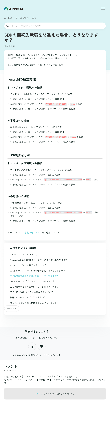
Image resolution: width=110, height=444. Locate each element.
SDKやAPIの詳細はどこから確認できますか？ (31, 292)
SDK (34, 17)
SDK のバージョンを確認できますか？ (28, 265)
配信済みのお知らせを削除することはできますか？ (34, 302)
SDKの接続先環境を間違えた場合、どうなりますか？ (35, 276)
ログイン (39, 393)
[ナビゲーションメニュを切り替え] (103, 8)
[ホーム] (13, 8)
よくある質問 (22, 17)
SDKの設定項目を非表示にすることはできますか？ (34, 286)
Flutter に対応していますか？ (24, 254)
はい (32, 346)
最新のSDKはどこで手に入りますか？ (28, 297)
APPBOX (8, 17)
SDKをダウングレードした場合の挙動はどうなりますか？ (37, 270)
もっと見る (11, 308)
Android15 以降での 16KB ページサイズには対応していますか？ (40, 259)
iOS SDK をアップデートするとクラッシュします (33, 281)
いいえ (41, 346)
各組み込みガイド (33, 232)
